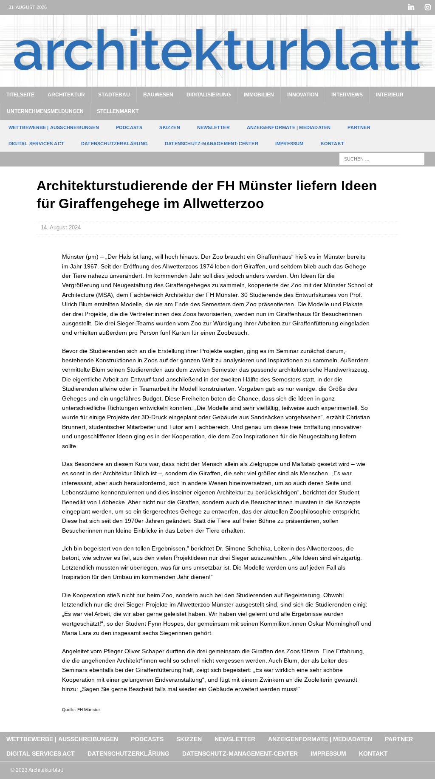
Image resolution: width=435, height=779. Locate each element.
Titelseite (20, 95)
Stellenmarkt (117, 111)
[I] (427, 7)
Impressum (289, 143)
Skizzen (169, 127)
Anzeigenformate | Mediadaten (289, 127)
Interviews (347, 95)
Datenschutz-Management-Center (211, 143)
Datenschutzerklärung (114, 143)
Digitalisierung (208, 95)
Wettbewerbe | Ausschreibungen (53, 127)
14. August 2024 (61, 227)
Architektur (66, 95)
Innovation (302, 95)
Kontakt (332, 143)
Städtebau (114, 95)
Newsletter (213, 127)
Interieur (390, 95)
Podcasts (129, 127)
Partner (358, 127)
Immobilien (259, 95)
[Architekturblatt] (217, 81)
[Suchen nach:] (381, 158)
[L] (411, 7)
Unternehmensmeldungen (45, 111)
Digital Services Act (36, 143)
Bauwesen (158, 95)
